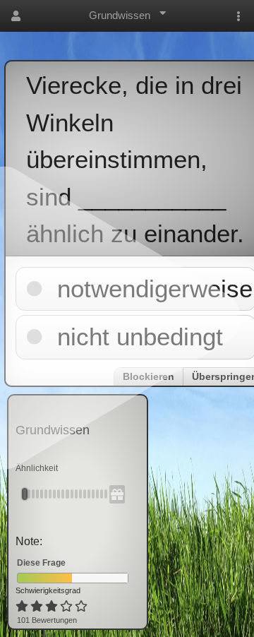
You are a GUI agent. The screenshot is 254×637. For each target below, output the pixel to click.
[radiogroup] (53, 606)
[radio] (22, 606)
